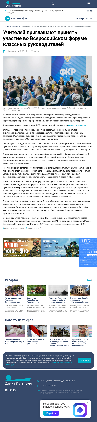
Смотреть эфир (19, 18)
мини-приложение (77, 125)
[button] (91, 11)
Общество (35, 51)
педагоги (30, 228)
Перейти (51, 413)
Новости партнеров (19, 320)
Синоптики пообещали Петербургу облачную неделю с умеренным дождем (35, 12)
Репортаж (12, 280)
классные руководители (13, 228)
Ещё (89, 280)
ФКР (38, 228)
